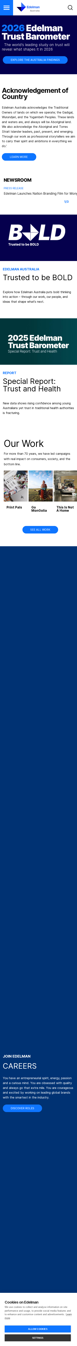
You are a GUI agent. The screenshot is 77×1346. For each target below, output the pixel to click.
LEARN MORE (19, 157)
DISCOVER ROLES (22, 1108)
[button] (6, 7)
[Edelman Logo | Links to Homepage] (25, 7)
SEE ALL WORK (40, 529)
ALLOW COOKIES (37, 1329)
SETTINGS (38, 1338)
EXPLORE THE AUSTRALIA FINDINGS (35, 60)
